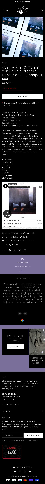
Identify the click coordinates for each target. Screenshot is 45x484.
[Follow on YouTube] (30, 472)
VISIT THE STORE (11, 404)
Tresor (4, 62)
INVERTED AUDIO (36, 358)
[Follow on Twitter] (20, 472)
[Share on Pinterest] (19, 250)
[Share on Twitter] (14, 250)
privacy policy (32, 440)
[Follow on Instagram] (25, 472)
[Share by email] (24, 250)
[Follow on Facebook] (15, 472)
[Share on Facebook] (9, 250)
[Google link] (22, 320)
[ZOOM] (42, 54)
